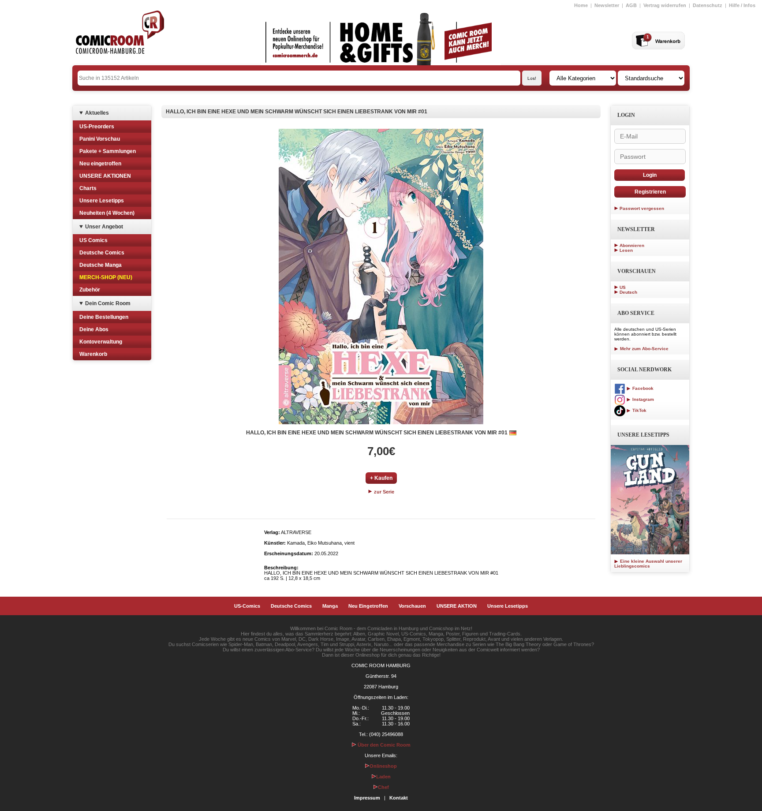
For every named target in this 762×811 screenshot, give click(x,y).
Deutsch (628, 292)
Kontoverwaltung (100, 342)
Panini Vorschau (99, 139)
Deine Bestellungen (103, 317)
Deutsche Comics (101, 253)
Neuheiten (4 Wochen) (106, 213)
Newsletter (606, 5)
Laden (383, 776)
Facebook (642, 388)
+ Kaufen (381, 478)
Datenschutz (707, 5)
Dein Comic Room (108, 303)
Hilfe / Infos (742, 5)
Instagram (642, 399)
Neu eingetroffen (100, 164)
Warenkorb (93, 354)
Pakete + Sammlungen (107, 151)
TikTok (638, 410)
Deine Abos (93, 329)
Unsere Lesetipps (101, 201)
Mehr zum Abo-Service (644, 348)
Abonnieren (632, 245)
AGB (631, 5)
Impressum (367, 797)
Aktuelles (97, 113)
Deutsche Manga (100, 265)
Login (650, 175)
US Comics (93, 240)
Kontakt (398, 797)
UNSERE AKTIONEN (105, 176)
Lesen (626, 250)
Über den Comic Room (383, 744)
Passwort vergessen (642, 208)
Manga (330, 606)
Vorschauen (412, 606)
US (623, 287)
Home (581, 5)
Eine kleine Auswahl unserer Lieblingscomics (648, 563)
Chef (383, 787)
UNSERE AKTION (457, 606)
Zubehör (89, 290)
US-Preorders (96, 126)
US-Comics (247, 606)
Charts (88, 188)
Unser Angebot (104, 227)
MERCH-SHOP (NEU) (105, 277)
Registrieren (650, 192)
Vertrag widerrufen (664, 5)
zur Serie (383, 491)
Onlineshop (383, 766)
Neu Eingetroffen (368, 606)
